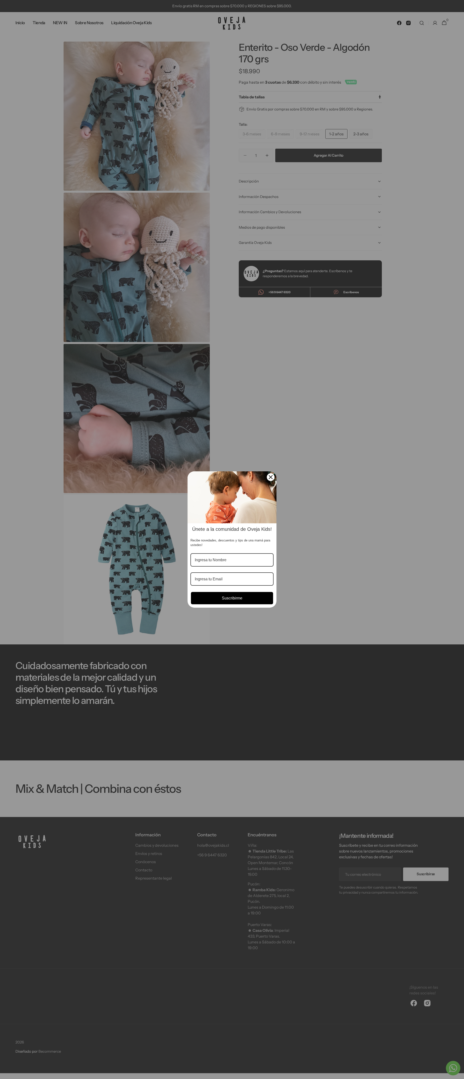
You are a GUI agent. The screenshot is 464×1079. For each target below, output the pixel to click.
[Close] (270, 477)
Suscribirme (232, 598)
